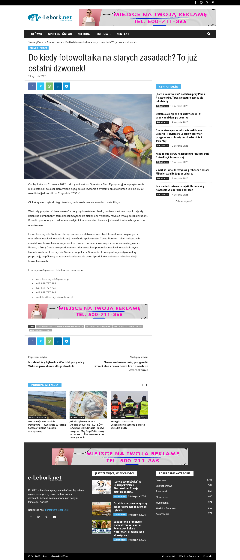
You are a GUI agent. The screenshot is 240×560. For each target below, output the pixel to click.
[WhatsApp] (49, 86)
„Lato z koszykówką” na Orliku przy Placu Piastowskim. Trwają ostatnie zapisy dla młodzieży (180, 97)
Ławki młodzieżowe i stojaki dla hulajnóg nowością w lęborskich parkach (180, 188)
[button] (209, 34)
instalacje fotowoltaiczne (128, 326)
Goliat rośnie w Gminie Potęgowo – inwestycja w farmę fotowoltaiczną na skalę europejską (47, 426)
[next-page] (146, 385)
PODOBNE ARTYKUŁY (44, 385)
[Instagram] (201, 2)
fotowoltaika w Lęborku (98, 326)
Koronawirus (162, 514)
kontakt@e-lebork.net (56, 509)
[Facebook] (195, 2)
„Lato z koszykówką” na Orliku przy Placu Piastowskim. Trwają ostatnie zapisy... (127, 486)
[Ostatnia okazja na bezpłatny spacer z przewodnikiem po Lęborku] (101, 509)
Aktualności (162, 106)
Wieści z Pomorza (37, 417)
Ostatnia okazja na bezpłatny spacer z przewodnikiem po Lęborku (178, 115)
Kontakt (123, 34)
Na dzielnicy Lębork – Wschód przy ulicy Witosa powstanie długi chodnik (56, 364)
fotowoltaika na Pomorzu (69, 326)
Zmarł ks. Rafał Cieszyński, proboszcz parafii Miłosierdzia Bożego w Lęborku (182, 171)
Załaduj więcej (183, 201)
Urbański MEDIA (59, 556)
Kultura (84, 34)
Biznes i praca (54, 42)
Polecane (161, 480)
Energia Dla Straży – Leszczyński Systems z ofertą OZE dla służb (128, 425)
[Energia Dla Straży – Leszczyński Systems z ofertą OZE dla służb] (129, 405)
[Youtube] (213, 2)
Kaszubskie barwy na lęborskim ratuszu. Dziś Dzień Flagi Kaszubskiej (182, 155)
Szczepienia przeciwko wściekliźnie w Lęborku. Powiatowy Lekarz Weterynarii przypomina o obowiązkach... (128, 528)
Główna (37, 34)
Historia (101, 34)
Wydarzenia (162, 502)
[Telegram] (66, 86)
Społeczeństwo (60, 34)
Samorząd (161, 491)
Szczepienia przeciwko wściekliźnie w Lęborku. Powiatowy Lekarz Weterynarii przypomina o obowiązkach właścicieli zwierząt (179, 136)
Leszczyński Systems (40, 330)
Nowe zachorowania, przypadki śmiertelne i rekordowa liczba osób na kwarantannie (121, 366)
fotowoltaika (45, 326)
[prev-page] (142, 385)
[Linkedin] (58, 86)
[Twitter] (207, 2)
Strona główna (36, 42)
